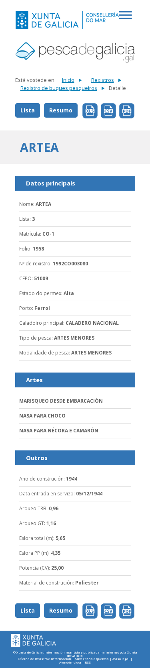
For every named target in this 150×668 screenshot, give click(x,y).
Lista (27, 110)
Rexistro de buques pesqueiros (58, 88)
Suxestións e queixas (92, 659)
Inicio (68, 80)
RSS (88, 662)
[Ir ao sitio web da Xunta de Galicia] (33, 640)
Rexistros (102, 80)
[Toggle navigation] (127, 19)
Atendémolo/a (70, 662)
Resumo (60, 110)
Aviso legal (121, 659)
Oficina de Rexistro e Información (44, 659)
